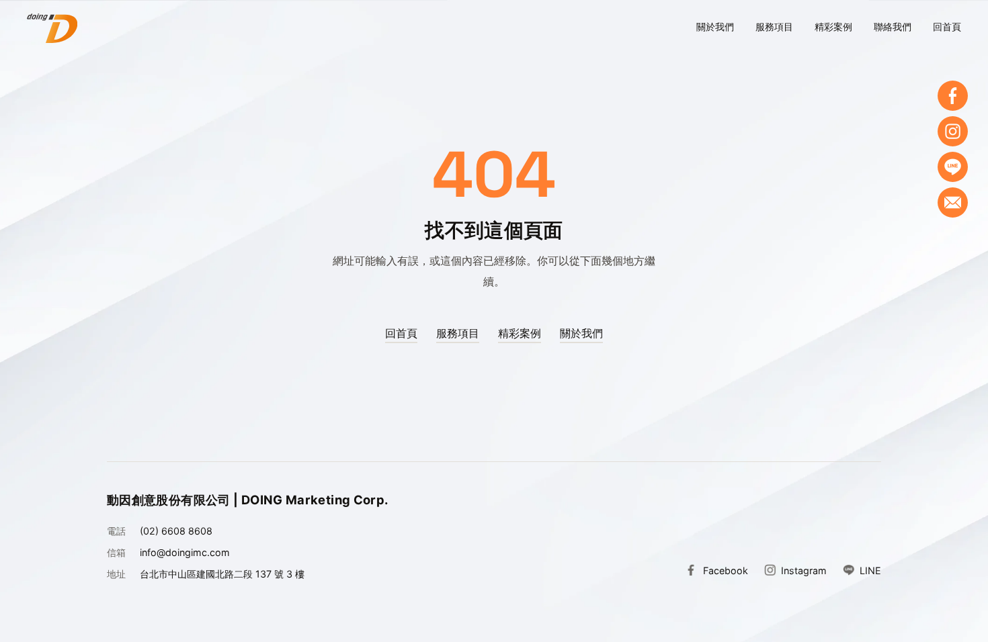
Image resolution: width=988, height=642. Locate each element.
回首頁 (947, 26)
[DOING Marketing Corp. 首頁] (52, 28)
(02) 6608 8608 (176, 531)
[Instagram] (953, 131)
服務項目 (774, 26)
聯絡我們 (892, 26)
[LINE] (953, 167)
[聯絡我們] (953, 202)
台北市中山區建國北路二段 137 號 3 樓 (222, 574)
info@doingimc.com (185, 552)
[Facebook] (953, 96)
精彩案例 (833, 26)
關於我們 (715, 26)
